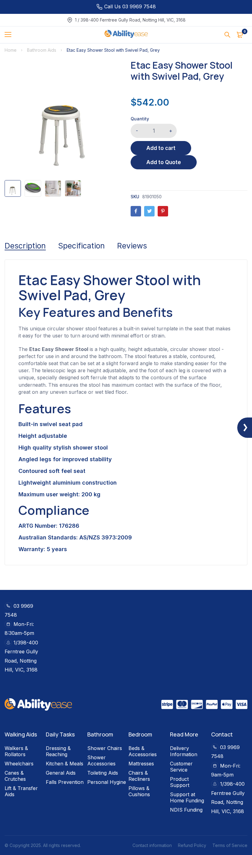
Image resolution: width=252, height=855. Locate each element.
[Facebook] (136, 211)
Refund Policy (192, 845)
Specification (81, 245)
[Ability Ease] (126, 35)
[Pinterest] (163, 211)
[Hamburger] (10, 35)
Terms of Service (229, 845)
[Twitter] (149, 211)
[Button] (227, 35)
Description (25, 245)
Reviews (132, 245)
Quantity (140, 118)
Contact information (152, 845)
